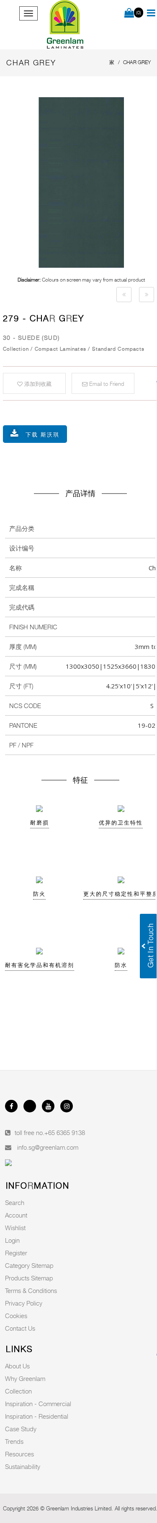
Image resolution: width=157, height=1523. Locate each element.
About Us (17, 1366)
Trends (14, 1441)
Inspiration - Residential (36, 1416)
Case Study (20, 1428)
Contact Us (20, 1328)
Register (16, 1253)
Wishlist (15, 1227)
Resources (19, 1454)
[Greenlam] (65, 24)
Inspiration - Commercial (38, 1403)
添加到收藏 (37, 383)
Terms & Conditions (31, 1290)
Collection (18, 1391)
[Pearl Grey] (123, 294)
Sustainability (22, 1466)
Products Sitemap (29, 1278)
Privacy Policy (23, 1303)
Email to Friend (106, 383)
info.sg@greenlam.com (47, 1147)
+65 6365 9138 (64, 1132)
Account (16, 1215)
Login (12, 1240)
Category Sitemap (29, 1265)
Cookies (16, 1315)
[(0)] (129, 13)
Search (14, 1202)
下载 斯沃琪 (42, 434)
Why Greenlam (25, 1378)
